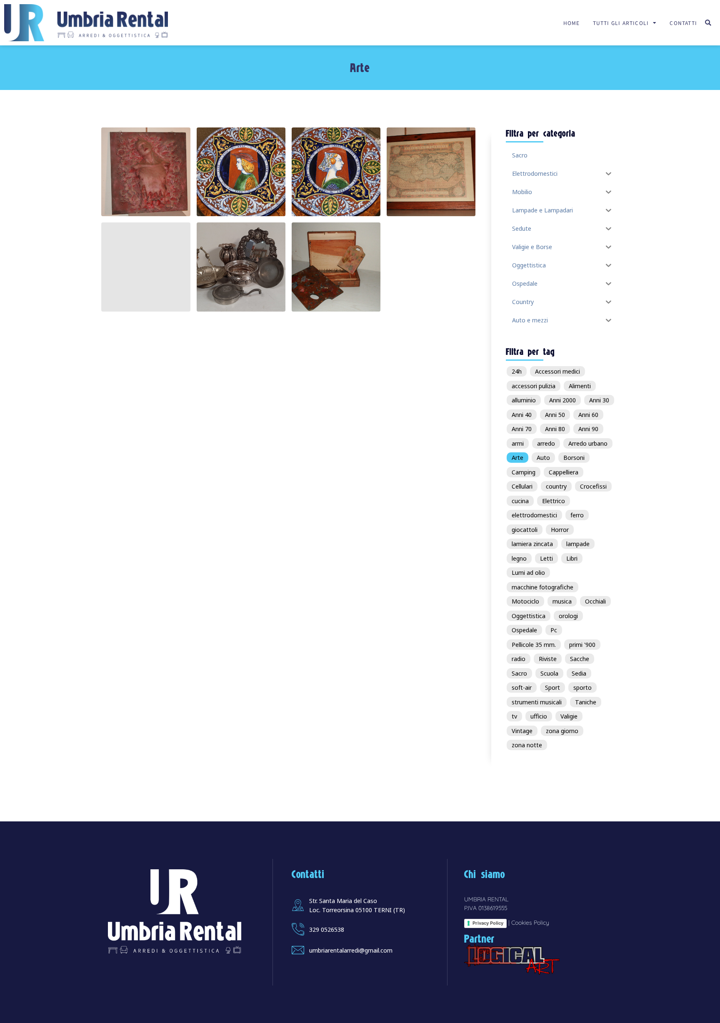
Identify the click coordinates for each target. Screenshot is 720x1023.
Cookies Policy (530, 922)
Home (571, 22)
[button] (708, 22)
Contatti (683, 22)
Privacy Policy (487, 923)
